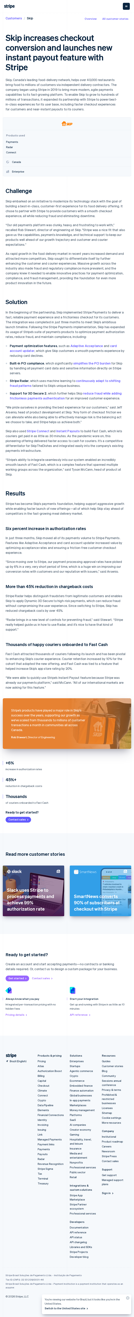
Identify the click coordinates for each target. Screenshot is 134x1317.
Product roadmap (112, 1141)
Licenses (107, 1108)
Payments (44, 1149)
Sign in (106, 1193)
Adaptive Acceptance (86, 346)
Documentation (79, 1227)
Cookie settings (111, 1117)
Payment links (46, 1144)
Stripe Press (109, 1156)
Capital (42, 1080)
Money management (82, 1110)
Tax (40, 1173)
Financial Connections (51, 1115)
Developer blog (79, 1256)
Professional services (83, 1167)
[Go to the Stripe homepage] (10, 1055)
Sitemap (107, 1113)
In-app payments (80, 1100)
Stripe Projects (79, 1252)
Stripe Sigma (45, 1168)
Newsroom (108, 1151)
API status (76, 1237)
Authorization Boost (50, 1071)
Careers (106, 1146)
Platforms (76, 1115)
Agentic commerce (81, 1071)
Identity (42, 1120)
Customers (14, 18)
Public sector (78, 1172)
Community (109, 1076)
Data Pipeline (46, 1105)
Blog (104, 1071)
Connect (43, 1095)
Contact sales (17, 819)
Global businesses (81, 1095)
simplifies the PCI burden (92, 363)
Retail (73, 1177)
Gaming (74, 1134)
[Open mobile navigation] (126, 6)
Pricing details (15, 1014)
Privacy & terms (111, 1090)
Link (40, 1134)
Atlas (41, 1066)
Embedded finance (81, 1085)
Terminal (43, 1178)
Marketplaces (78, 1105)
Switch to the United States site (65, 1308)
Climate (42, 1090)
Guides (106, 1061)
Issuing (42, 1129)
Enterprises (77, 1061)
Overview (91, 18)
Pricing (42, 1061)
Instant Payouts (68, 431)
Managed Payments (50, 1139)
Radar (41, 1159)
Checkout (44, 1085)
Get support (109, 1175)
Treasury (43, 1183)
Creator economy (80, 1129)
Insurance (75, 1148)
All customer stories (115, 18)
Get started (16, 978)
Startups (75, 1066)
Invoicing (43, 1124)
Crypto (42, 1100)
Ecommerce (77, 1080)
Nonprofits (76, 1162)
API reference (79, 1014)
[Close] (127, 1298)
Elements (43, 1110)
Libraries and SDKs (81, 1247)
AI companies (78, 1124)
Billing (41, 1076)
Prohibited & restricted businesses (109, 1099)
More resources (111, 1122)
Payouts (43, 1154)
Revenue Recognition (51, 1164)
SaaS (73, 1120)
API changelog (78, 1242)
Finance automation (82, 1090)
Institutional (109, 1136)
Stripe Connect (38, 431)
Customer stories (112, 1066)
